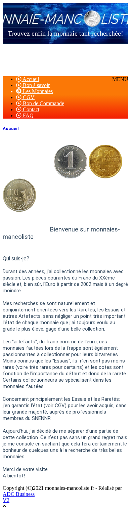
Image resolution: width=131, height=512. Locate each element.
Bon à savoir (35, 85)
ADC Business (19, 494)
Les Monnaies (37, 91)
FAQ (27, 115)
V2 (6, 500)
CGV (28, 97)
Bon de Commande (42, 103)
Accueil (30, 79)
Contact (30, 109)
